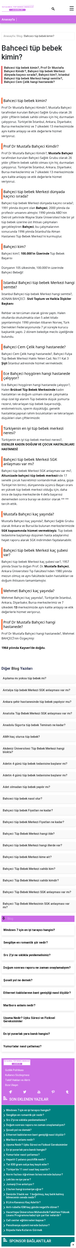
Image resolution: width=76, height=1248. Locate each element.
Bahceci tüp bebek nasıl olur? (22, 798)
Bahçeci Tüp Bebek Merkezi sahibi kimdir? (31, 880)
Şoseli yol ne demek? (19, 1129)
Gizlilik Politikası (14, 1070)
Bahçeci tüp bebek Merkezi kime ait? (27, 857)
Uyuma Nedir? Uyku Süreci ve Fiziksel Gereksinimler (37, 1144)
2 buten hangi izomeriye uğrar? (24, 1189)
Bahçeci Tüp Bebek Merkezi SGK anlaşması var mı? (37, 892)
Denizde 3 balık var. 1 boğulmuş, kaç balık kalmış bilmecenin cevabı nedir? (35, 1196)
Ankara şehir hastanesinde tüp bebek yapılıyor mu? (37, 702)
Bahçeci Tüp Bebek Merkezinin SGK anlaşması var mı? (36, 905)
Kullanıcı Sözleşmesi (17, 1075)
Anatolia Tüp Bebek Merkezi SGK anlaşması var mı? (37, 713)
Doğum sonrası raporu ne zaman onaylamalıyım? (35, 1124)
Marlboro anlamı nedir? (20, 1139)
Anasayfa (8, 19)
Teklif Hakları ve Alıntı (17, 1080)
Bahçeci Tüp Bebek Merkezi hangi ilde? (29, 833)
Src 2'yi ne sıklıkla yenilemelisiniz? (26, 1119)
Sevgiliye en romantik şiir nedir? (25, 1115)
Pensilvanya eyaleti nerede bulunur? (28, 1225)
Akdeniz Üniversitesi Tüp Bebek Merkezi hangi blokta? (33, 750)
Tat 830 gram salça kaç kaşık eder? (27, 1164)
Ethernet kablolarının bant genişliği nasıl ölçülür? (35, 1134)
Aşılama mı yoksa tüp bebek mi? (24, 678)
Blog (20, 36)
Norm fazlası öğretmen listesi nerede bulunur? (34, 1174)
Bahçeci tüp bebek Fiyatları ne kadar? (28, 810)
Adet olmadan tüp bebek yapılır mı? (26, 787)
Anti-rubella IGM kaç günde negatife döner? (32, 1207)
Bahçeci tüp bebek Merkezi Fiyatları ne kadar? (33, 822)
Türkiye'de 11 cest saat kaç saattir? (28, 1169)
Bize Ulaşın (11, 1085)
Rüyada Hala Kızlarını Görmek (24, 1230)
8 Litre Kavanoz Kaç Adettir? (23, 1202)
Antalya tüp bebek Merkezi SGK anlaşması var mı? (36, 690)
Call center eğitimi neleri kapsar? (26, 1220)
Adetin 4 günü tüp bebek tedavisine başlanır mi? (35, 763)
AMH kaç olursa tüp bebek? (21, 736)
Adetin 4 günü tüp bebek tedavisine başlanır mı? (35, 775)
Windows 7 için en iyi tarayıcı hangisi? (28, 1110)
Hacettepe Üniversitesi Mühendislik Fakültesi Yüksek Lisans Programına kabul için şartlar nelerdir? (37, 1214)
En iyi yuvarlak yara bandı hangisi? (26, 1149)
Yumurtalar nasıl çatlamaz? (23, 1154)
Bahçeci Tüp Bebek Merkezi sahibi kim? (29, 869)
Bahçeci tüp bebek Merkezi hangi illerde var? (32, 845)
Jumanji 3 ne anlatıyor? (20, 1184)
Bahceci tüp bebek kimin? (39, 36)
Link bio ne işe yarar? (18, 1179)
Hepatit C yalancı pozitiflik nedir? (26, 1159)
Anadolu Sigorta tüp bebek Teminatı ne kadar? (34, 725)
